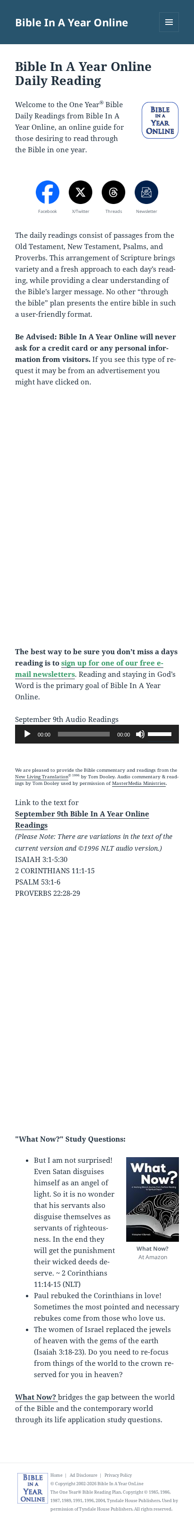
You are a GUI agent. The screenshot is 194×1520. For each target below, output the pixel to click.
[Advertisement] (97, 522)
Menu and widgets (169, 31)
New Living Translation (41, 777)
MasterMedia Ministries (139, 783)
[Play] (27, 734)
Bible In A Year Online (71, 22)
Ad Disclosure (83, 1475)
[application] (97, 734)
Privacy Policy (118, 1475)
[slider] (161, 733)
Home (56, 1475)
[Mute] (140, 734)
